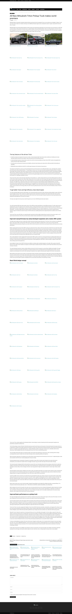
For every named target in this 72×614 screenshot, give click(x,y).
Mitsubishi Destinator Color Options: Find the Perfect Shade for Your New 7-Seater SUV (46, 555)
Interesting (24, 9)
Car (17, 9)
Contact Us (22, 0)
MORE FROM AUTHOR (21, 544)
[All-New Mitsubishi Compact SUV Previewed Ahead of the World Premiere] (46, 562)
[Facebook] (55, 0)
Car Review (42, 9)
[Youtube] (61, 0)
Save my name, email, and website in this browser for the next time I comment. (23, 594)
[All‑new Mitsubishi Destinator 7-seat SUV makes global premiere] (57, 550)
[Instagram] (56, 0)
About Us (19, 0)
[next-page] (12, 571)
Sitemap (30, 0)
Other (29, 9)
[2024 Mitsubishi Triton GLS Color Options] (14, 562)
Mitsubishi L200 (18, 536)
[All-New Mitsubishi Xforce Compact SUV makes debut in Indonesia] (36, 562)
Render (33, 9)
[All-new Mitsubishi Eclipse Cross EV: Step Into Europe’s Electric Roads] (25, 550)
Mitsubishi (13, 13)
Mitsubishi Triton (23, 536)
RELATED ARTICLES (13, 544)
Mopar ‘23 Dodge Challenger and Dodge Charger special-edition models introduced (21, 541)
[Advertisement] (36, 5)
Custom (37, 9)
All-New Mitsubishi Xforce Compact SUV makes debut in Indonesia (35, 566)
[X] (60, 0)
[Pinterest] (58, 0)
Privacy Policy (26, 0)
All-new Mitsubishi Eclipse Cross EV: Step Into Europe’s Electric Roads (25, 555)
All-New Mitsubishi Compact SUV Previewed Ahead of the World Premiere (46, 567)
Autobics (12, 20)
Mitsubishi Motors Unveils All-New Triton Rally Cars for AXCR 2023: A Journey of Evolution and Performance (51, 541)
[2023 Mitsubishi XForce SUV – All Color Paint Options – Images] (25, 562)
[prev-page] (10, 571)
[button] (61, 9)
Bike (20, 9)
